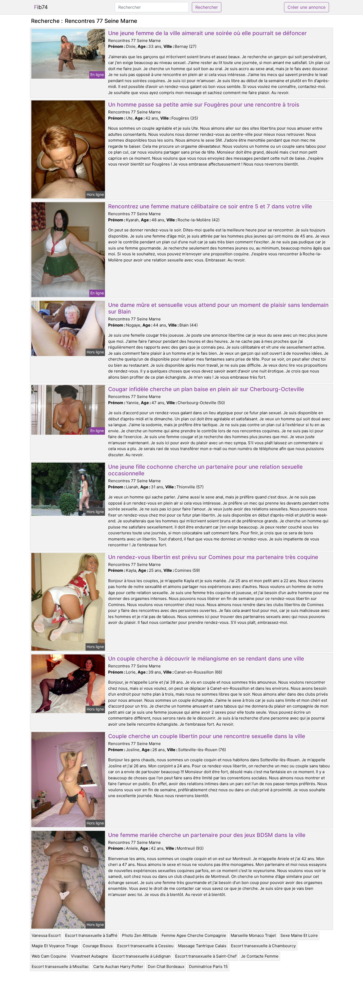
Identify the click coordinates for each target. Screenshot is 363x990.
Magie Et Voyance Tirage (55, 945)
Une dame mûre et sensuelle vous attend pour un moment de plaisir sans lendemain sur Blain (218, 308)
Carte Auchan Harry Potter (118, 966)
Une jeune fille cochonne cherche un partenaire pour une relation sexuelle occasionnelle (205, 470)
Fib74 (41, 7)
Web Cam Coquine (49, 956)
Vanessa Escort (46, 935)
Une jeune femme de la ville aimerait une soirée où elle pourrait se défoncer (207, 33)
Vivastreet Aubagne (89, 956)
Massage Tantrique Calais (202, 945)
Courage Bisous (98, 945)
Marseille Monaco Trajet (253, 935)
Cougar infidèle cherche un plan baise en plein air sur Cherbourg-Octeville (206, 389)
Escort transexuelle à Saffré (91, 935)
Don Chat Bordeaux (166, 966)
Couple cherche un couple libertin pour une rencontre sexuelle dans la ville (206, 736)
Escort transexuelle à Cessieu (145, 945)
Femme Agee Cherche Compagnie (194, 935)
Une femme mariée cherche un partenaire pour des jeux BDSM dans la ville (206, 835)
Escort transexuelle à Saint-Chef (206, 956)
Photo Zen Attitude (139, 935)
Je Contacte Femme (259, 956)
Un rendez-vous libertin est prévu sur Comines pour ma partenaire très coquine (213, 557)
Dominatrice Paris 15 (208, 966)
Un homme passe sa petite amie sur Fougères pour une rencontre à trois (203, 104)
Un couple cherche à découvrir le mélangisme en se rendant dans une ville (206, 658)
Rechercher (206, 7)
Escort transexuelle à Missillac (60, 966)
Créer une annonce (307, 7)
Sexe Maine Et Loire (299, 935)
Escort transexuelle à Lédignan (141, 956)
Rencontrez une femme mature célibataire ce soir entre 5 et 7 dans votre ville (210, 206)
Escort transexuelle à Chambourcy (263, 945)
